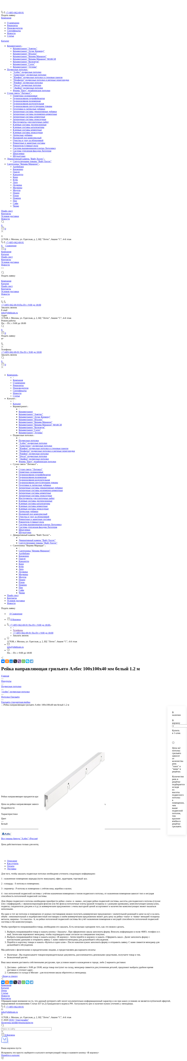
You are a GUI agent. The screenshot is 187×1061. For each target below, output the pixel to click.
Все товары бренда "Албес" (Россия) (19, 838)
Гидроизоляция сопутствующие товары (32, 106)
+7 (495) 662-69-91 (15, 12)
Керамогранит (14, 46)
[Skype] (27, 661)
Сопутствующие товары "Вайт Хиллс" (32, 161)
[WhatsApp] (23, 661)
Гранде (16, 172)
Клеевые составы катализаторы (28, 127)
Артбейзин (18, 166)
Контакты (6, 213)
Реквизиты (12, 25)
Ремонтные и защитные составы (29, 143)
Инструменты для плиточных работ (31, 122)
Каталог (5, 41)
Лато (15, 182)
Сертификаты (14, 30)
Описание (12, 861)
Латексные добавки (22, 135)
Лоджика (17, 185)
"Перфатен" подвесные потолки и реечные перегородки (41, 80)
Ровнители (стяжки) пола (25, 145)
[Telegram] (31, 661)
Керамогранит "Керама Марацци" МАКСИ (34, 59)
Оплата (10, 866)
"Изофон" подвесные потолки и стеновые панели (38, 77)
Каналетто (18, 174)
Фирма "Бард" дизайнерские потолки (31, 90)
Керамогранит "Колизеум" (26, 61)
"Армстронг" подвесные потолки (29, 75)
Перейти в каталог (10, 1055)
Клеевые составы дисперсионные (29, 124)
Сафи (15, 203)
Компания (6, 18)
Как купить (12, 863)
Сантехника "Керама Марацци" (23, 164)
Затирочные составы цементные (29, 117)
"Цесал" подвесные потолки (27, 85)
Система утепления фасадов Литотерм (32, 151)
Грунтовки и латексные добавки (29, 109)
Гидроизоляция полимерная (27, 101)
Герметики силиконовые (25, 96)
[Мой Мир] (11, 661)
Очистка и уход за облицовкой (28, 140)
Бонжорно (18, 169)
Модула (16, 190)
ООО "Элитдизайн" (19, 1020)
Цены (4, 990)
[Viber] (19, 661)
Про (15, 201)
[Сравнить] (173, 737)
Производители (15, 28)
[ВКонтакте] (3, 661)
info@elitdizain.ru (9, 313)
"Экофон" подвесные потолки (28, 88)
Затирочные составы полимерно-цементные (35, 114)
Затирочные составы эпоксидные (29, 119)
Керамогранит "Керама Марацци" (30, 56)
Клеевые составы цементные (27, 130)
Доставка (11, 868)
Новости (11, 33)
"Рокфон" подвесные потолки (28, 82)
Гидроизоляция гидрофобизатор (29, 98)
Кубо (15, 180)
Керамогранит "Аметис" (25, 48)
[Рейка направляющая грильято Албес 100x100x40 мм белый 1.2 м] (71, 783)
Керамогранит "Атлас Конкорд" (29, 51)
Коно (15, 177)
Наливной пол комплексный (27, 138)
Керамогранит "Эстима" (25, 67)
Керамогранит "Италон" (25, 54)
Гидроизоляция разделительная (28, 103)
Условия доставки (10, 216)
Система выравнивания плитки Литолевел (34, 148)
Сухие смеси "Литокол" (19, 93)
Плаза (16, 195)
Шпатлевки (18, 153)
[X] (15, 661)
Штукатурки (19, 156)
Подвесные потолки (17, 69)
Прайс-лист (7, 211)
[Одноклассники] (7, 661)
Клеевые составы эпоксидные (28, 132)
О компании (13, 23)
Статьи (10, 36)
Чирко (16, 206)
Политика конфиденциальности (17, 1022)
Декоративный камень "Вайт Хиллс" (26, 159)
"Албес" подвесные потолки (27, 72)
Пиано (16, 193)
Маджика (17, 187)
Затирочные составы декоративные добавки (35, 111)
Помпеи (17, 198)
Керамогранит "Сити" (24, 64)
